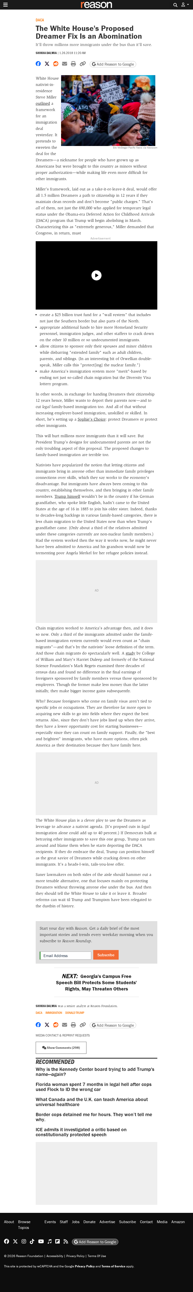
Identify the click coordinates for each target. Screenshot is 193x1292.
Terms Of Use (97, 1256)
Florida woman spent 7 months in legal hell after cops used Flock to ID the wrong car (94, 1086)
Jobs (75, 1221)
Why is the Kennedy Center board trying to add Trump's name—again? (95, 1071)
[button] (185, 5)
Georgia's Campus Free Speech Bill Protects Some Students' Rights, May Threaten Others (96, 982)
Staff (64, 1221)
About (9, 1221)
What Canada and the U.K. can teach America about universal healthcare (92, 1101)
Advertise (107, 1221)
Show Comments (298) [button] (63, 1048)
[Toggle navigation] (5, 5)
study (130, 653)
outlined (43, 103)
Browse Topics (24, 1224)
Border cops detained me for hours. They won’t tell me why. (94, 1116)
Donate (89, 1221)
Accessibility (54, 1256)
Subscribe (106, 954)
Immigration (53, 1012)
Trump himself (67, 496)
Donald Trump (74, 1012)
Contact (146, 1221)
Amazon (178, 1221)
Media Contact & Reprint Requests (63, 1035)
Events (50, 1221)
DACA (40, 19)
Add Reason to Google (115, 64)
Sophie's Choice (92, 419)
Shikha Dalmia (46, 53)
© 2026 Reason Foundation (23, 1256)
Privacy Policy (75, 1256)
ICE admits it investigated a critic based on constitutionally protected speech (81, 1131)
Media (162, 1221)
